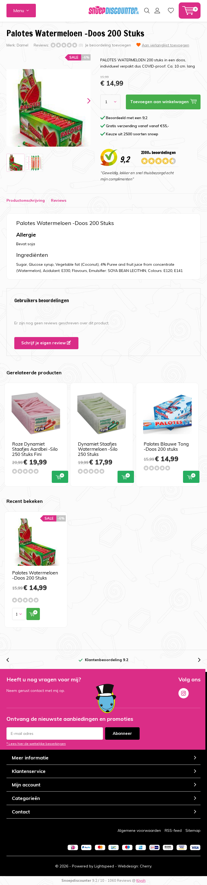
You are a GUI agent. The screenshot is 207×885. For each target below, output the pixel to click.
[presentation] (84, 101)
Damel (22, 45)
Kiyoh (141, 880)
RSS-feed (173, 830)
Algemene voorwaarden (139, 830)
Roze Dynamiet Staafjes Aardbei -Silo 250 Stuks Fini (35, 449)
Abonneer (122, 733)
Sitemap (193, 830)
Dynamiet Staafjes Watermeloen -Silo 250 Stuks (98, 449)
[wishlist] (171, 10)
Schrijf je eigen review (44, 342)
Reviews (58, 200)
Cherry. (146, 866)
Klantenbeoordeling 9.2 (106, 659)
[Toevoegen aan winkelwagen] (33, 614)
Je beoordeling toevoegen (108, 45)
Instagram (183, 693)
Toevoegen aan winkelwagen (60, 477)
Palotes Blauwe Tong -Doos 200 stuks (166, 446)
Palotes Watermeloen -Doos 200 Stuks (35, 575)
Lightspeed (104, 866)
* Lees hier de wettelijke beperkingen (36, 744)
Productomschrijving (25, 200)
